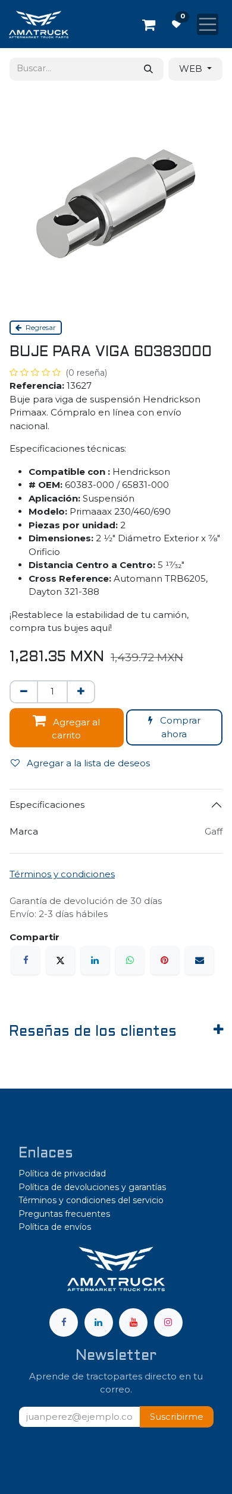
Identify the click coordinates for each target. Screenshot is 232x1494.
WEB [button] (192, 68)
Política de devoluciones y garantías (92, 1187)
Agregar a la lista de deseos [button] (87, 763)
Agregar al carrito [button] (75, 728)
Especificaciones (47, 804)
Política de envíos (54, 1227)
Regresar (40, 327)
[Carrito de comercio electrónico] (148, 24)
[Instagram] (168, 1322)
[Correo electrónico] (199, 960)
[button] (177, 1417)
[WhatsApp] (129, 960)
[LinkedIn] (95, 960)
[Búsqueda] (148, 69)
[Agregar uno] (81, 691)
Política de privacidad (62, 1173)
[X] (60, 960)
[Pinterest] (165, 960)
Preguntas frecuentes (64, 1213)
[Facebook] (25, 960)
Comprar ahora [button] (179, 727)
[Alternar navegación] (207, 24)
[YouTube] (133, 1322)
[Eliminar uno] (24, 691)
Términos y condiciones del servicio (91, 1200)
